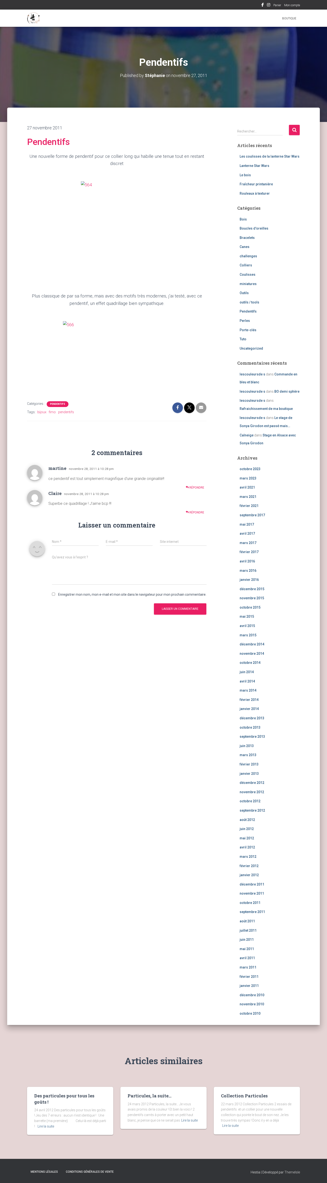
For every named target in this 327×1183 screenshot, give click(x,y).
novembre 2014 (252, 653)
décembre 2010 (252, 995)
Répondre (196, 487)
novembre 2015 (252, 598)
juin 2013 (247, 746)
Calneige (247, 435)
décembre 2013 (252, 718)
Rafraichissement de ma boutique (266, 409)
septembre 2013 (252, 736)
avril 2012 (247, 847)
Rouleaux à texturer (255, 193)
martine (57, 468)
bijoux (41, 412)
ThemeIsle (292, 1172)
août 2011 (247, 921)
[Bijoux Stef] (33, 18)
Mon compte (292, 5)
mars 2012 (248, 856)
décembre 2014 (252, 644)
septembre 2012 (252, 810)
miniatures (248, 284)
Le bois (245, 175)
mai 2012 (247, 838)
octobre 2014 (250, 663)
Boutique (289, 18)
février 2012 (249, 866)
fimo (52, 412)
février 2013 (249, 764)
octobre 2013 (250, 727)
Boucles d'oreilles (254, 228)
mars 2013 (248, 755)
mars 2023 (248, 478)
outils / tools (249, 302)
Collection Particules (244, 1096)
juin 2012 (247, 829)
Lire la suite (46, 1126)
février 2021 (249, 506)
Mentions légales (44, 1171)
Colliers (246, 265)
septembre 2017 (252, 515)
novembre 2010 (252, 1004)
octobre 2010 (250, 1013)
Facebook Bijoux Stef (262, 5)
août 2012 (247, 820)
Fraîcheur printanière (256, 184)
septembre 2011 (252, 912)
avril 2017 (247, 533)
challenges (248, 256)
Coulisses (247, 274)
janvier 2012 (249, 875)
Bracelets (247, 238)
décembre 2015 (252, 589)
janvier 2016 (249, 580)
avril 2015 (247, 626)
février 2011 (249, 977)
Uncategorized (251, 348)
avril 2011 (247, 958)
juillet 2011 (248, 930)
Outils (244, 293)
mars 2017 (248, 543)
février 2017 (249, 552)
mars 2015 (248, 635)
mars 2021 (248, 497)
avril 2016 (247, 561)
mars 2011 (248, 967)
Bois (243, 219)
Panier (277, 5)
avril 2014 (247, 681)
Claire (55, 493)
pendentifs (66, 412)
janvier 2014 (249, 709)
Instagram (268, 5)
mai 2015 (247, 616)
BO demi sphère (286, 391)
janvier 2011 (249, 986)
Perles (245, 321)
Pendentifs (48, 142)
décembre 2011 (252, 884)
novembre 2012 (252, 792)
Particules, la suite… (149, 1096)
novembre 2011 (252, 893)
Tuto (243, 339)
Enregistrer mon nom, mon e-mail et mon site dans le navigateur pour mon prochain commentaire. (132, 594)
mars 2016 (248, 570)
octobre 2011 (250, 903)
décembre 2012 (252, 783)
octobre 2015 (250, 607)
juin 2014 (247, 672)
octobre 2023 (250, 469)
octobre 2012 (250, 801)
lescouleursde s (252, 374)
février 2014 (249, 700)
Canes (244, 247)
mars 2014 (248, 690)
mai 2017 (247, 524)
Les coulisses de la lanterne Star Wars (269, 156)
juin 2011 (247, 939)
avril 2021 (247, 487)
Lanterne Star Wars (254, 166)
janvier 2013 (249, 774)
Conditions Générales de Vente (90, 1171)
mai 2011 (247, 949)
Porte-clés (248, 330)
